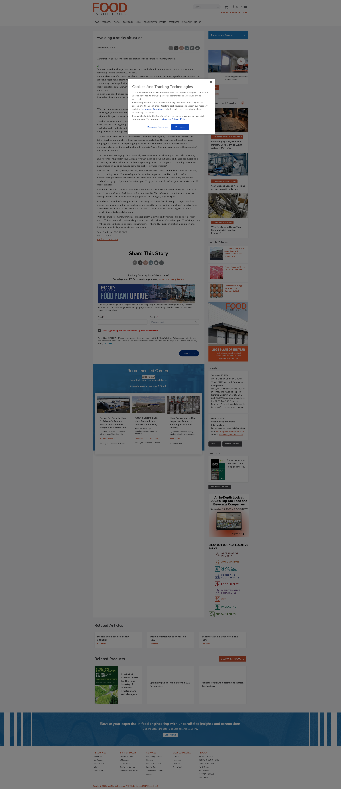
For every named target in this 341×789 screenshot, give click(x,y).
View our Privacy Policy (174, 119)
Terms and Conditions (152, 109)
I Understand (180, 127)
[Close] (211, 82)
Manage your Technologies (158, 127)
